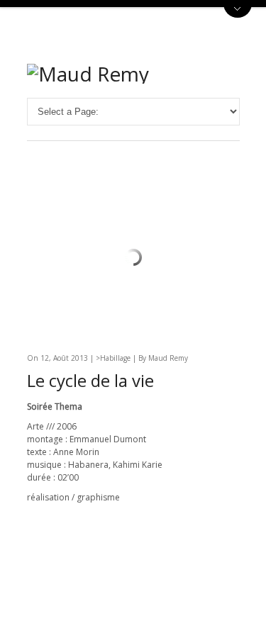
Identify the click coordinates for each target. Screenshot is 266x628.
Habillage (115, 358)
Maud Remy (168, 358)
